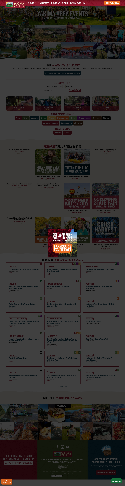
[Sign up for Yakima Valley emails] (62, 243)
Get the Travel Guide (111, 3)
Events (65, 3)
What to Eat (56, 3)
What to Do (32, 3)
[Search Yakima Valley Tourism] (84, 3)
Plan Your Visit (76, 3)
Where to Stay (44, 3)
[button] (116, 480)
